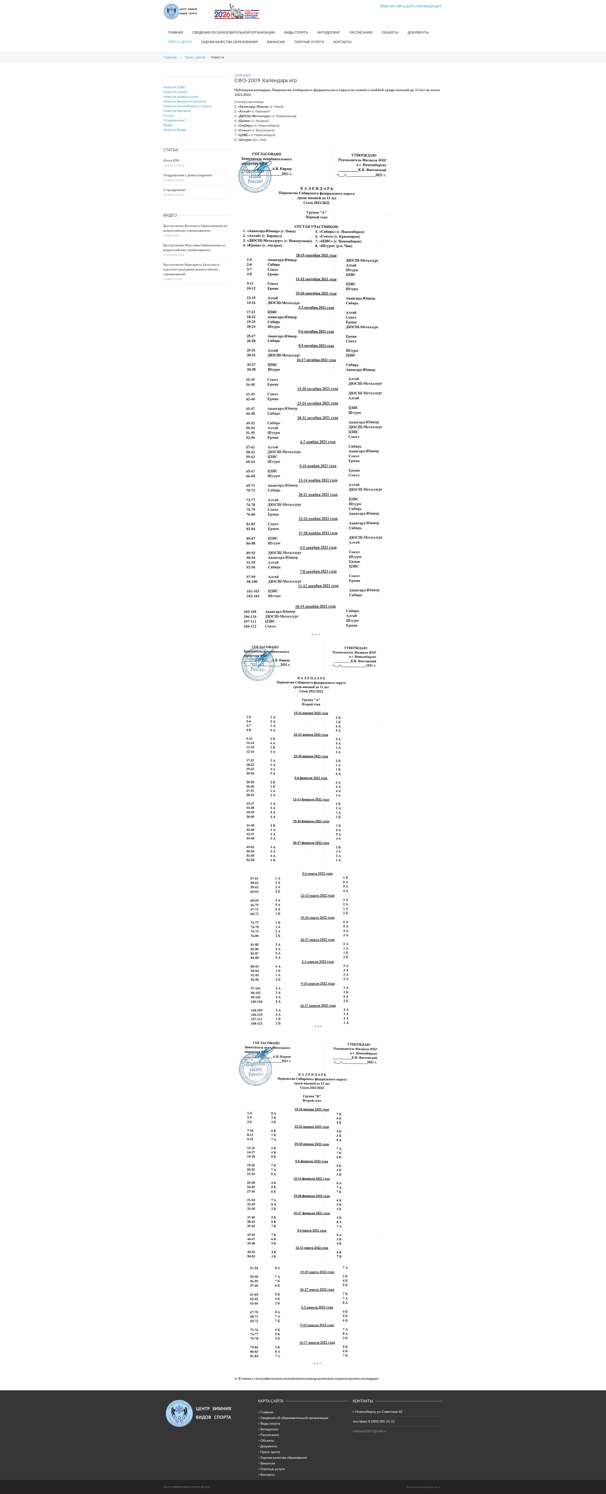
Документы (418, 32)
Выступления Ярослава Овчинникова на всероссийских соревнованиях (194, 247)
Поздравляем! (174, 120)
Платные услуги (309, 42)
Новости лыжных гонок (180, 96)
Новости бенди (174, 130)
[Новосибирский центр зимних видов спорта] (187, 11)
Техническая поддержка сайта (423, 1486)
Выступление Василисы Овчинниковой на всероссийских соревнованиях (195, 228)
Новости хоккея (175, 92)
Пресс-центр (180, 42)
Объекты (390, 32)
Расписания (361, 32)
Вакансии (276, 42)
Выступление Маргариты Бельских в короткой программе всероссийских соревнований (191, 269)
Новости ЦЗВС (174, 87)
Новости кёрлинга (177, 111)
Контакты (342, 42)
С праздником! (174, 190)
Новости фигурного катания (184, 101)
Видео (168, 125)
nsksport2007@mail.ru (369, 1431)
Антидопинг (328, 32)
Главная (175, 32)
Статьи (168, 115)
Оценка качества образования (229, 42)
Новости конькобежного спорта (187, 106)
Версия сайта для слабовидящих (410, 5)
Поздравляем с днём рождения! (188, 175)
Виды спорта (296, 32)
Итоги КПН (171, 160)
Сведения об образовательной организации (233, 32)
